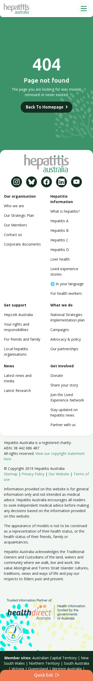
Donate (56, 375)
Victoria (18, 668)
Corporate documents (22, 244)
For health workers (66, 293)
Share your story (64, 385)
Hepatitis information (61, 199)
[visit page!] (16, 181)
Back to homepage (44, 107)
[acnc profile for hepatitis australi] (13, 632)
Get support (15, 305)
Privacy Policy (33, 473)
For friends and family (22, 339)
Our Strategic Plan (19, 215)
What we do (61, 305)
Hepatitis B (59, 230)
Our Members (15, 225)
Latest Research (17, 390)
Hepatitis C (59, 240)
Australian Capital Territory (54, 657)
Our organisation (20, 196)
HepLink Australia (18, 314)
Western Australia (67, 668)
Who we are (14, 205)
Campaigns (59, 329)
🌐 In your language (67, 283)
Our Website (59, 473)
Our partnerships (64, 348)
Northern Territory (44, 663)
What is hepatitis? (65, 211)
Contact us (13, 234)
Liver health (60, 259)
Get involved (62, 365)
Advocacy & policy (65, 339)
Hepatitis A (59, 220)
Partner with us (63, 424)
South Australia (76, 663)
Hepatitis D (59, 249)
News (9, 365)
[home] (16, 8)
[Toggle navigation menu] (83, 8)
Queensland (38, 668)
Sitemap (11, 473)
